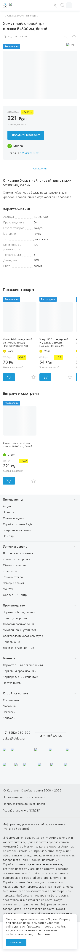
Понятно (16, 942)
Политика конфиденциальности (24, 804)
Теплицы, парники (15, 618)
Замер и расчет (13, 583)
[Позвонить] (56, 5)
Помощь (8, 536)
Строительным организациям (23, 665)
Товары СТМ (11, 642)
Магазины (9, 706)
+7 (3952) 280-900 (16, 733)
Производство (14, 605)
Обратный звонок (50, 736)
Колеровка (10, 571)
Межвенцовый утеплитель (20, 630)
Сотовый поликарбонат (18, 624)
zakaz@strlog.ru (14, 738)
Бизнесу (9, 658)
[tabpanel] (40, 223)
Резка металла (13, 577)
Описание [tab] (40, 168)
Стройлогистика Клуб (17, 524)
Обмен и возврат (14, 565)
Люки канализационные (18, 648)
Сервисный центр (15, 595)
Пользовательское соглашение (24, 797)
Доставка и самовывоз (18, 553)
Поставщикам (12, 683)
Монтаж (8, 589)
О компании (11, 700)
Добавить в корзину (26, 135)
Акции (7, 506)
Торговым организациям (20, 671)
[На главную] (20, 5)
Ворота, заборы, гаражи (19, 612)
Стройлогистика (15, 693)
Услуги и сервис (15, 546)
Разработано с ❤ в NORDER (21, 810)
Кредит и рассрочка (16, 559)
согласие (25, 930)
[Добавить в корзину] (9, 377)
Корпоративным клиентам (20, 677)
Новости (8, 512)
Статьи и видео (13, 518)
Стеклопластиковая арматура (23, 636)
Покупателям (13, 499)
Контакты (9, 718)
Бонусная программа (17, 530)
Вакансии (9, 712)
